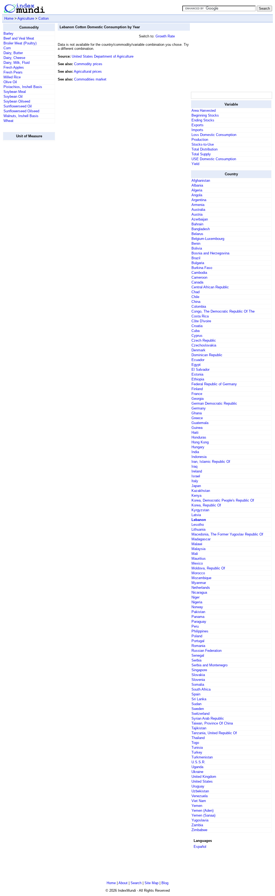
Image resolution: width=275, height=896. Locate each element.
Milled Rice (12, 77)
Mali (194, 554)
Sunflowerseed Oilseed (21, 111)
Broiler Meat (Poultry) (20, 43)
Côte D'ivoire (201, 321)
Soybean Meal (14, 92)
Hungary (197, 447)
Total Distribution (204, 149)
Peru (195, 626)
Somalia (197, 684)
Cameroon (199, 277)
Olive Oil (10, 82)
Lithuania (198, 529)
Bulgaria (197, 263)
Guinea (196, 428)
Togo (195, 743)
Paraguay (198, 622)
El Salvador (200, 370)
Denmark (198, 350)
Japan (196, 486)
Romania (198, 646)
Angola (196, 195)
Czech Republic (203, 340)
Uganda (197, 767)
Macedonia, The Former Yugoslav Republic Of (227, 534)
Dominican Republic (206, 355)
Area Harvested (203, 110)
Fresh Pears (13, 72)
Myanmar (198, 583)
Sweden (197, 709)
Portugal (197, 641)
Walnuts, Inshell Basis (20, 116)
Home (8, 18)
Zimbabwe (199, 830)
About (123, 883)
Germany (198, 408)
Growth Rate (165, 36)
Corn (7, 48)
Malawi (196, 544)
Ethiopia (197, 379)
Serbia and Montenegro (209, 665)
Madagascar (201, 539)
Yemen (196, 806)
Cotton (43, 18)
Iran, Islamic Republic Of (210, 462)
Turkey (196, 752)
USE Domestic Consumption (213, 159)
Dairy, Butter (13, 53)
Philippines (199, 631)
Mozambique (201, 578)
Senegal (197, 655)
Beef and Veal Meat (18, 38)
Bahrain (197, 224)
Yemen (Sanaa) (203, 815)
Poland (196, 636)
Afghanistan (200, 180)
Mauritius (198, 558)
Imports (197, 130)
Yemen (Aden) (202, 810)
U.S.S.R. (198, 762)
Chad (195, 292)
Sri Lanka (198, 699)
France (196, 394)
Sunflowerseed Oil (17, 106)
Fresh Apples (13, 67)
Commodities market (90, 79)
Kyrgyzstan (200, 510)
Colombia (198, 306)
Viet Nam (198, 801)
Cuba (195, 331)
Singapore (199, 670)
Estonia (197, 374)
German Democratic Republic (214, 403)
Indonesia (199, 457)
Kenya (196, 496)
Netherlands (200, 588)
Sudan (196, 704)
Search (136, 883)
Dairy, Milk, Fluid (16, 63)
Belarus (197, 234)
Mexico (197, 563)
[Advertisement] (24, 226)
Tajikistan (198, 728)
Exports (197, 125)
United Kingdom (203, 777)
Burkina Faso (201, 268)
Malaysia (198, 549)
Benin (195, 244)
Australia (198, 210)
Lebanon (198, 520)
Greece (197, 418)
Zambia (197, 825)
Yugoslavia (199, 820)
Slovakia (198, 675)
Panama (197, 617)
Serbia (196, 660)
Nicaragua (199, 592)
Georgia (197, 399)
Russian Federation (206, 651)
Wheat (8, 121)
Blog (164, 883)
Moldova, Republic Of (208, 568)
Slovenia (198, 680)
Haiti (194, 432)
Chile (195, 297)
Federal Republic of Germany (214, 384)
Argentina (198, 200)
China (195, 302)
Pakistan (198, 612)
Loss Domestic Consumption (213, 135)
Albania (197, 185)
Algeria (196, 190)
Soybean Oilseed (16, 101)
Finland (197, 389)
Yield (195, 164)
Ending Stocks (202, 120)
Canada (197, 282)
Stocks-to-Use (202, 144)
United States (202, 781)
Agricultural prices (88, 71)
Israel (195, 476)
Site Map (151, 883)
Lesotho (197, 525)
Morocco (198, 573)
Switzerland (200, 714)
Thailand (198, 738)
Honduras (198, 437)
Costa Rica (200, 316)
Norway (197, 607)
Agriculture (25, 18)
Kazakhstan (200, 491)
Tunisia (197, 748)
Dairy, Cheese (14, 58)
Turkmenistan (202, 757)
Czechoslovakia (203, 345)
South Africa (201, 689)
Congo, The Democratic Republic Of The (223, 311)
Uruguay (197, 786)
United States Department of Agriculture (102, 56)
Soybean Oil (13, 96)
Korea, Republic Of (206, 505)
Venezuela (199, 796)
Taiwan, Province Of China (212, 723)
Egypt (196, 365)
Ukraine (197, 772)
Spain (195, 694)
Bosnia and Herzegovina (210, 253)
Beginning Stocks (205, 115)
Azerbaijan (199, 219)
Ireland (196, 471)
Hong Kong (200, 442)
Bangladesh (200, 229)
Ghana (196, 413)
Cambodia (199, 273)
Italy (194, 481)
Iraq (194, 466)
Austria (196, 214)
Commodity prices (88, 64)
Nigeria (196, 602)
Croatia (196, 326)
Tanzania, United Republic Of (214, 733)
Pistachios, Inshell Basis (22, 87)
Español (200, 847)
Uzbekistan (200, 791)
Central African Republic (210, 287)
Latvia (196, 515)
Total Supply (201, 154)
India (195, 452)
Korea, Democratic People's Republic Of (222, 500)
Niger (195, 597)
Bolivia (196, 248)
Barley (8, 34)
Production (199, 140)
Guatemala (199, 423)
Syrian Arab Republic (207, 718)
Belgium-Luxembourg (207, 239)
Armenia (197, 205)
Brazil (195, 258)
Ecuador (197, 360)
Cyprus (196, 336)
